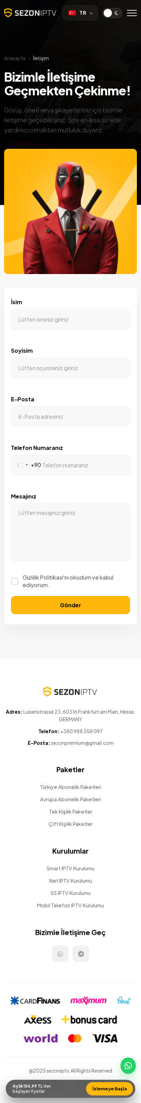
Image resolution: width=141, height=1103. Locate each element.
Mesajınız (23, 496)
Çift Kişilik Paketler (71, 823)
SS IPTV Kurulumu (71, 893)
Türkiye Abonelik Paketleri (70, 786)
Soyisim (22, 350)
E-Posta (22, 399)
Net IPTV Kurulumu (70, 880)
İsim (16, 302)
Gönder (70, 605)
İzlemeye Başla (109, 1088)
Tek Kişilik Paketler (70, 811)
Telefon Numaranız (37, 447)
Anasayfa (14, 58)
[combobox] (26, 465)
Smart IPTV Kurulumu (70, 868)
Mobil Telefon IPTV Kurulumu (70, 905)
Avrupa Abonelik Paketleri (70, 799)
